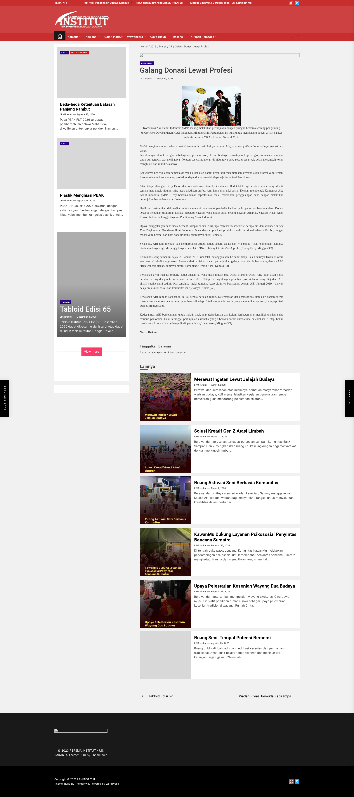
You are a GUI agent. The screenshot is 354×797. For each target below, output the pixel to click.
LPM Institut (146, 78)
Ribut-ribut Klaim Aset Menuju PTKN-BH (146, 2)
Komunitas (146, 63)
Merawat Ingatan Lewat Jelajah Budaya (234, 379)
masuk (158, 352)
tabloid (65, 302)
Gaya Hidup (158, 37)
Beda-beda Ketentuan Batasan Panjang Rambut (87, 106)
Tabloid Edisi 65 (85, 309)
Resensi (178, 37)
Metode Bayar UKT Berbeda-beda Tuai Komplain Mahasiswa (212, 2)
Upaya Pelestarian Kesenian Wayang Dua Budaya (244, 586)
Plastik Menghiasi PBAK (82, 195)
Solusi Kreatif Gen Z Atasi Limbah (229, 431)
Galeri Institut (113, 37)
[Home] (59, 36)
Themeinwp (99, 755)
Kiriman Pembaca (202, 37)
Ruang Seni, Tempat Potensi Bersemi (232, 637)
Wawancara (135, 37)
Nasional (91, 37)
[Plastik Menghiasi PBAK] (91, 163)
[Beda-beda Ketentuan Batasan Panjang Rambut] (91, 72)
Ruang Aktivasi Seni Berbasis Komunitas (236, 482)
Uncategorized (79, 52)
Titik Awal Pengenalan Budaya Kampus (92, 2)
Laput (64, 52)
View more (91, 351)
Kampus (73, 37)
